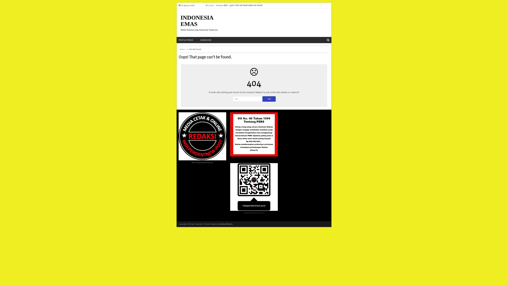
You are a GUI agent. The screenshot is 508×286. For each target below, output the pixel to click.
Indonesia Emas (197, 20)
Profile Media (186, 40)
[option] (240, 5)
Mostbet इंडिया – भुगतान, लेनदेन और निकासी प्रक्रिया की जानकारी (239, 5)
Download (205, 40)
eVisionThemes (227, 224)
